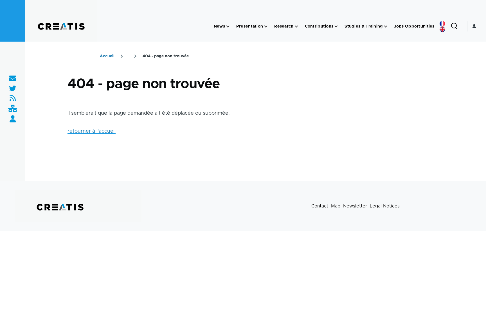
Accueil (107, 56)
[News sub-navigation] (228, 26)
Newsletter (355, 206)
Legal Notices (385, 206)
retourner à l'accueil (92, 131)
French (442, 23)
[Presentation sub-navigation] (266, 26)
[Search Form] (454, 26)
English (442, 29)
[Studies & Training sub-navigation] (385, 26)
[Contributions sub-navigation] (336, 26)
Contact (319, 206)
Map (335, 206)
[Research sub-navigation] (296, 26)
